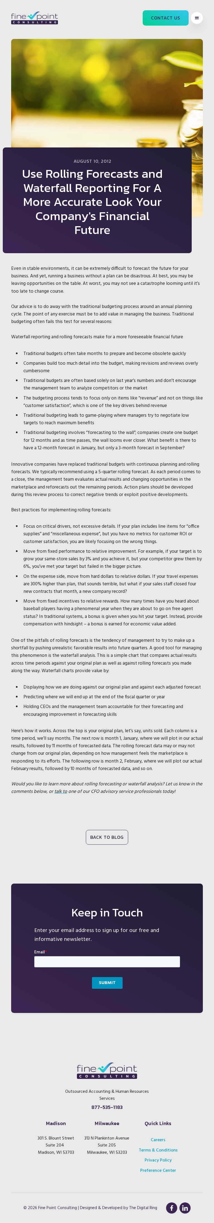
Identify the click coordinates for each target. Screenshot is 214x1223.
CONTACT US (165, 17)
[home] (34, 18)
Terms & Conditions (158, 1150)
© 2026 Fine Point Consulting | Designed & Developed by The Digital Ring (90, 1207)
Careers (158, 1140)
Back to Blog (107, 837)
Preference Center (158, 1170)
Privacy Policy (158, 1160)
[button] (197, 18)
